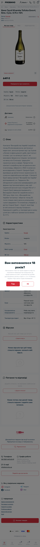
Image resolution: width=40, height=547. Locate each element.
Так (13, 284)
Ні (28, 284)
